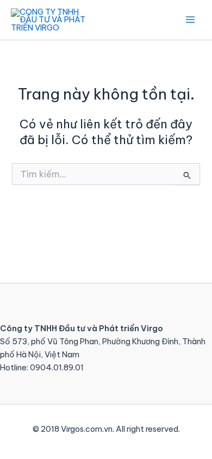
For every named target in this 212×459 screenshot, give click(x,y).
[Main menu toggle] (190, 19)
